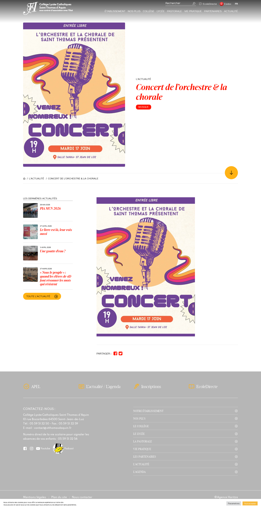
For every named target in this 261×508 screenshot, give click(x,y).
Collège (148, 11)
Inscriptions (151, 386)
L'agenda (113, 386)
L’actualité (141, 464)
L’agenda (139, 471)
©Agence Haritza (226, 497)
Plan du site (59, 497)
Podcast (69, 448)
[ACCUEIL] (25, 178)
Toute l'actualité (38, 296)
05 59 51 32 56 (67, 438)
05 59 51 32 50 (39, 423)
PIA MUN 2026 (50, 208)
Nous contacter (82, 497)
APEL (36, 386)
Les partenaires (144, 456)
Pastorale (174, 11)
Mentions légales (34, 497)
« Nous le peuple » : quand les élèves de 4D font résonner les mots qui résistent (55, 278)
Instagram (31, 448)
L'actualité (143, 78)
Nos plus (134, 11)
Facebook (25, 448)
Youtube (45, 448)
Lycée (161, 11)
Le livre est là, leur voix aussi (56, 231)
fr (236, 3)
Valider (194, 3)
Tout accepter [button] (250, 503)
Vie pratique (193, 11)
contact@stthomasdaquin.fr (53, 428)
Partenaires (213, 11)
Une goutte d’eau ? (52, 251)
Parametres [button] (234, 503)
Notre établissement (148, 411)
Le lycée (139, 433)
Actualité (231, 11)
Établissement (115, 11)
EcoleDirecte (210, 3)
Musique (143, 106)
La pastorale (142, 441)
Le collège (141, 426)
